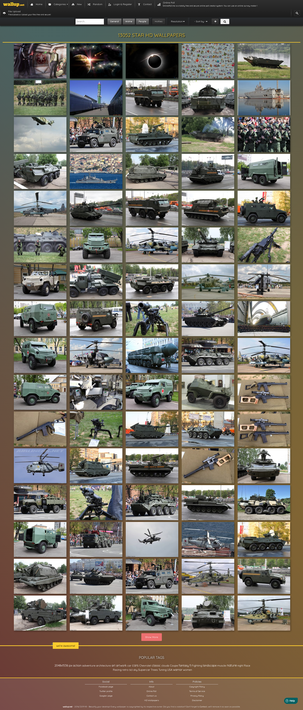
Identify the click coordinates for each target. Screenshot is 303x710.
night (240, 665)
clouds (165, 665)
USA (169, 669)
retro (125, 669)
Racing (117, 669)
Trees (154, 669)
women (187, 669)
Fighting (197, 665)
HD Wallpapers (151, 700)
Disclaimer (197, 700)
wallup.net (67, 706)
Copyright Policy (197, 686)
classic (156, 665)
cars (135, 665)
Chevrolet (145, 665)
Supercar (144, 669)
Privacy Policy (197, 695)
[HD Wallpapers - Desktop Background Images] (14, 4)
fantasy (184, 665)
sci (131, 669)
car (129, 665)
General (114, 21)
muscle (221, 665)
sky (135, 669)
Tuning (163, 669)
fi (190, 665)
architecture (103, 665)
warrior (177, 669)
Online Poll (151, 691)
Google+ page (106, 695)
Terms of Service (197, 691)
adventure (88, 665)
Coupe (174, 665)
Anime (128, 21)
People (142, 21)
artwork (121, 665)
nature (232, 665)
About (151, 686)
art (113, 665)
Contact (203, 706)
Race (247, 665)
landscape (210, 665)
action (77, 665)
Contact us (152, 695)
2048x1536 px (63, 665)
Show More (151, 637)
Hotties (158, 21)
